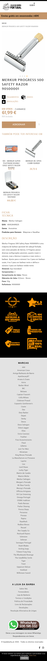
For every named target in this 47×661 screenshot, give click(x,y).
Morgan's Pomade (23, 482)
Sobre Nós (23, 589)
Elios (23, 431)
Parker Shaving (24, 506)
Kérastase (23, 452)
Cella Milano (24, 397)
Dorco (23, 422)
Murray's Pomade (23, 488)
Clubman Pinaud (23, 400)
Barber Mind (23, 385)
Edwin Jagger (23, 428)
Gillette (23, 446)
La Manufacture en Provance (23, 458)
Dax (23, 410)
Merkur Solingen (23, 479)
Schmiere (23, 537)
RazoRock (23, 521)
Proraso (24, 515)
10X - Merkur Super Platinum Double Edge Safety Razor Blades (11, 164)
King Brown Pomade (23, 455)
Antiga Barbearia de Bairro (23, 373)
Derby (23, 419)
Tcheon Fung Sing (23, 552)
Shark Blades (23, 546)
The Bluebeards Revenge (23, 555)
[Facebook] (39, 648)
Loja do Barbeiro (23, 595)
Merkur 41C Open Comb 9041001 (33, 162)
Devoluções (23, 608)
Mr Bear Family (23, 485)
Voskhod (23, 570)
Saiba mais (32, 656)
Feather (23, 437)
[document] (23, 656)
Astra (23, 382)
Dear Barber (23, 413)
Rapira (23, 518)
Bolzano (23, 391)
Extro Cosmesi (23, 434)
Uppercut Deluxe (23, 567)
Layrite (23, 461)
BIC (23, 388)
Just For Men (23, 449)
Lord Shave (23, 467)
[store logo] (12, 6)
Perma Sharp (23, 509)
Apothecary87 (23, 376)
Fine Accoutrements (23, 440)
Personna (23, 512)
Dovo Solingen (23, 425)
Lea (23, 464)
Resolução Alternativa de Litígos (23, 611)
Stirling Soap (23, 549)
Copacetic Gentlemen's (23, 404)
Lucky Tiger (23, 470)
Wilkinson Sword (23, 573)
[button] (43, 9)
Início (4, 23)
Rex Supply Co (23, 531)
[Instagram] (43, 648)
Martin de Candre (24, 473)
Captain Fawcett (23, 394)
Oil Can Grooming (23, 494)
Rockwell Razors (23, 534)
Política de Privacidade (23, 601)
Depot (23, 416)
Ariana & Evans (24, 379)
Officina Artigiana (23, 491)
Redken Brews (23, 525)
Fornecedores (23, 592)
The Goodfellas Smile (23, 558)
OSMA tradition (23, 500)
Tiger (23, 561)
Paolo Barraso (23, 503)
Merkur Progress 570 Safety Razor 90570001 (11, 194)
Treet (23, 564)
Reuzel (23, 528)
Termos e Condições (23, 598)
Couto (23, 407)
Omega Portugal (23, 497)
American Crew (23, 370)
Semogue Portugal (23, 543)
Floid (24, 443)
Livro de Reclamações (23, 604)
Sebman (23, 540)
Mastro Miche (23, 476)
